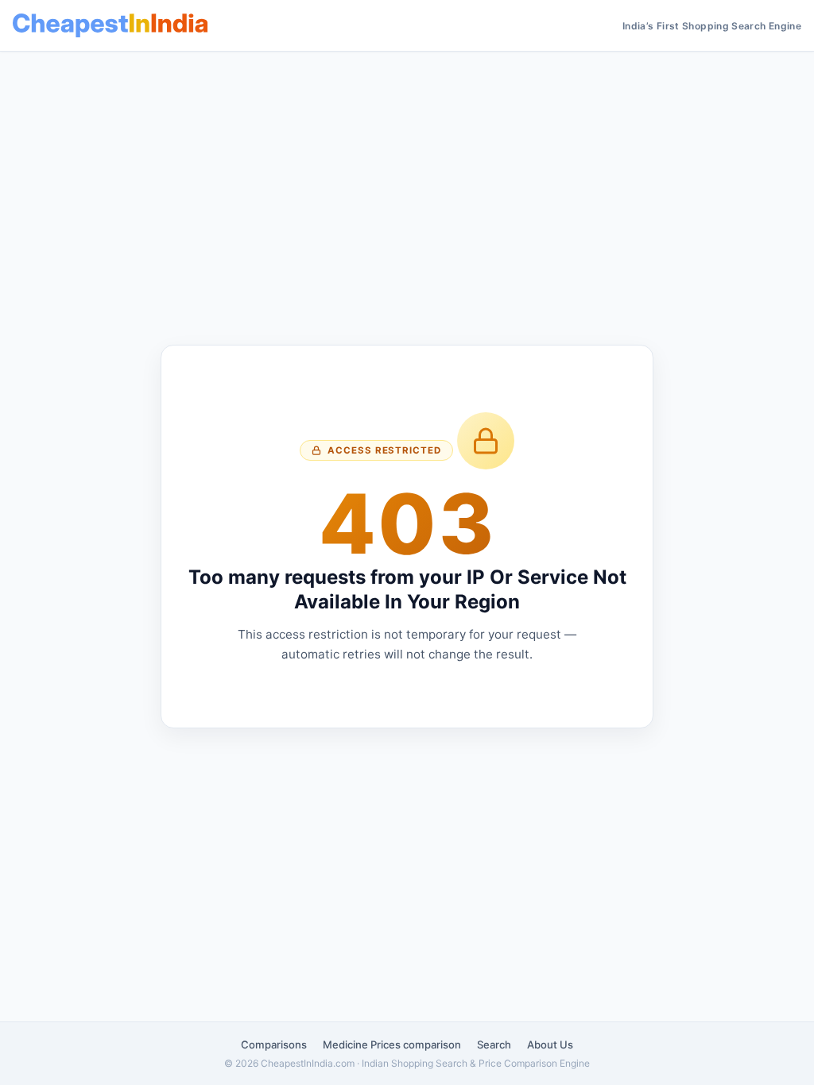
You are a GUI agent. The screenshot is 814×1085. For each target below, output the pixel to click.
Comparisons (274, 1044)
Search (494, 1044)
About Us (550, 1044)
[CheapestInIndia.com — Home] (110, 25)
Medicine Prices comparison (392, 1044)
